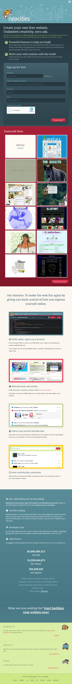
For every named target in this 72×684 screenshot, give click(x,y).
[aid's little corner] (20, 242)
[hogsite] (52, 170)
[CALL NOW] (20, 194)
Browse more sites (60, 282)
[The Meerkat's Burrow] (52, 242)
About (15, 680)
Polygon (44, 591)
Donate (56, 635)
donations (52, 505)
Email (8, 97)
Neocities (25, 676)
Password (10, 89)
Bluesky (46, 676)
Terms (49, 680)
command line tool (29, 47)
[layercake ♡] (20, 146)
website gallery (47, 390)
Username (10, 73)
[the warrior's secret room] (20, 265)
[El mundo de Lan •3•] (52, 265)
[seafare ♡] (52, 146)
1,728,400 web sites (28, 35)
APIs (28, 533)
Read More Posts (53, 668)
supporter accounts (40, 505)
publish (10, 543)
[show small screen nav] (69, 1)
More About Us (54, 654)
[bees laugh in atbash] (52, 218)
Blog (32, 680)
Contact (56, 680)
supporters (49, 630)
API (37, 680)
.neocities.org (47, 76)
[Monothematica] (20, 218)
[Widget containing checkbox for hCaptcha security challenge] (33, 110)
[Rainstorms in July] (20, 170)
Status (42, 680)
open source (32, 676)
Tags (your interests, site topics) (16, 81)
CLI (27, 680)
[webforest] (52, 194)
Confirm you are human (14, 105)
